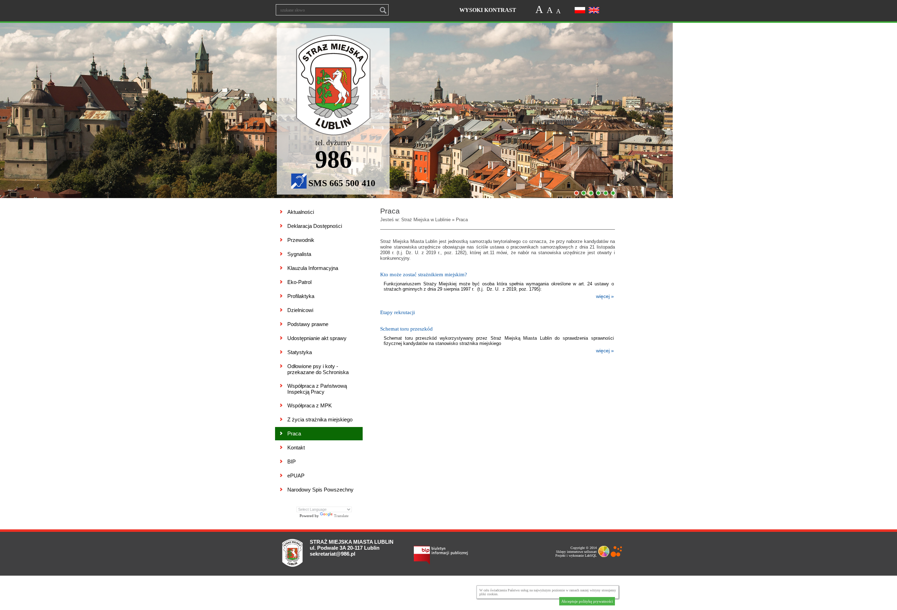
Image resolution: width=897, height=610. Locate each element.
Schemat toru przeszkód (406, 329)
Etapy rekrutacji (397, 312)
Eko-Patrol (299, 282)
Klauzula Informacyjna (312, 268)
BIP (291, 462)
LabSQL (591, 555)
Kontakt (296, 447)
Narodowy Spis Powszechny (320, 490)
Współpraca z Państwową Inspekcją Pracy (317, 389)
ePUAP (295, 476)
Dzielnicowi (300, 310)
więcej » (605, 296)
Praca (294, 433)
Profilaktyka (300, 296)
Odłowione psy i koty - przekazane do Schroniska (318, 369)
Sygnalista (299, 254)
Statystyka (299, 352)
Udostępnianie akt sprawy (317, 338)
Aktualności (300, 212)
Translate (341, 516)
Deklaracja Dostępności (314, 226)
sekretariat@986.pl (332, 554)
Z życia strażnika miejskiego (319, 419)
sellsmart (590, 552)
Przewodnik (300, 240)
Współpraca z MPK (309, 405)
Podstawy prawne (307, 324)
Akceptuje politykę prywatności (587, 601)
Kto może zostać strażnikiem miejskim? (423, 274)
